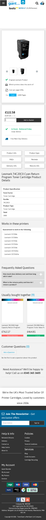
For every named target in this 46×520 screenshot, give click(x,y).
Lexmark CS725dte (11, 244)
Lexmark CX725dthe (11, 254)
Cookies (27, 438)
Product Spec (34, 153)
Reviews (34, 159)
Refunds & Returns (8, 438)
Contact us (5, 444)
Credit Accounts (30, 457)
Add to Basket (29, 120)
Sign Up (36, 423)
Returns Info (34, 166)
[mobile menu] (3, 3)
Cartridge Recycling (31, 460)
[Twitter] (23, 499)
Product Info (11, 153)
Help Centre (6, 447)
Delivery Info (12, 166)
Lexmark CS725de (10, 241)
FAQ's (11, 159)
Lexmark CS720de (10, 234)
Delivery (4, 441)
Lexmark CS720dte (11, 237)
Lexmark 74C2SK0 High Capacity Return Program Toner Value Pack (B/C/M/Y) (12, 327)
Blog (26, 453)
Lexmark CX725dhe (11, 251)
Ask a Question (9, 352)
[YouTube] (27, 499)
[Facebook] (18, 499)
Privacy (27, 441)
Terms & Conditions (31, 444)
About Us (5, 450)
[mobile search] (37, 4)
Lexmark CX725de (10, 247)
